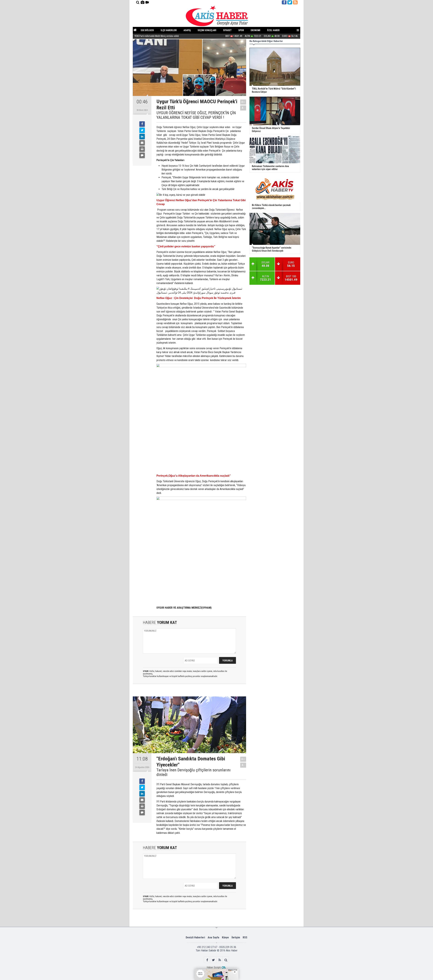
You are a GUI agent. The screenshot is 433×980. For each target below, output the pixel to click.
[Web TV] (147, 2)
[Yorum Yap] (142, 155)
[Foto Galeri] (142, 2)
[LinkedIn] (142, 136)
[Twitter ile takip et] (289, 2)
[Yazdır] (142, 149)
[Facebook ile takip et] (284, 2)
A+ (243, 102)
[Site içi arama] (137, 2)
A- (243, 107)
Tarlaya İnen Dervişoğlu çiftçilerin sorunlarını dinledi (193, 772)
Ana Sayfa (213, 937)
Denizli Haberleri (195, 937)
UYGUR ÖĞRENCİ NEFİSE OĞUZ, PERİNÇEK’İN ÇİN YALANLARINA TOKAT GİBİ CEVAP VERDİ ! (196, 115)
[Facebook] (142, 124)
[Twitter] (142, 130)
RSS (245, 937)
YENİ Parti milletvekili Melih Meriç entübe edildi (156, 36)
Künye (225, 937)
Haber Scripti (214, 967)
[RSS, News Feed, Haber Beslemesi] (295, 2)
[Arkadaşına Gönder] (142, 143)
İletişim (236, 937)
